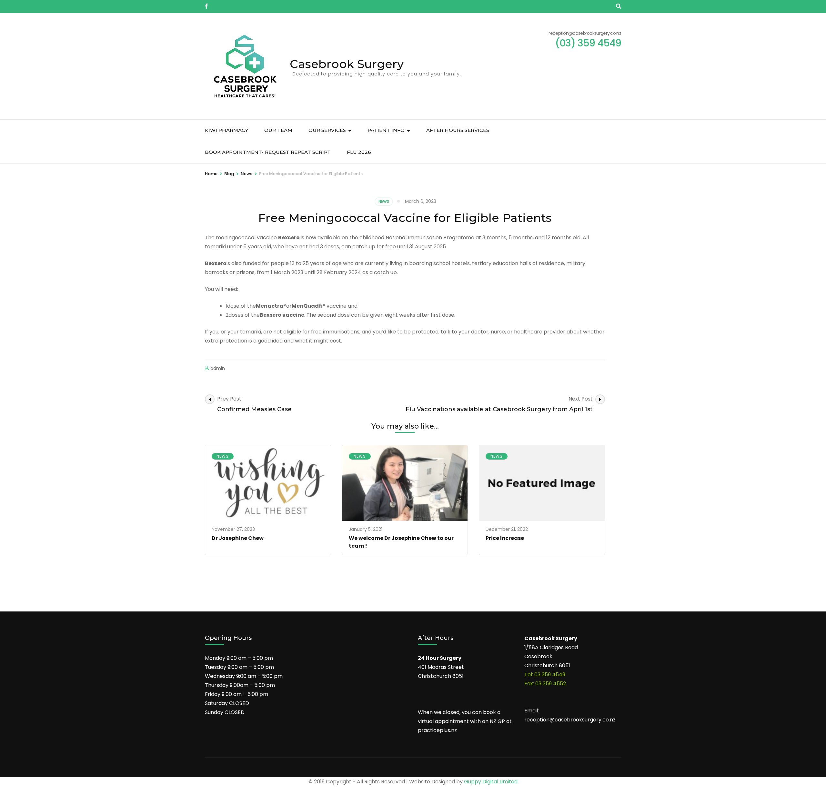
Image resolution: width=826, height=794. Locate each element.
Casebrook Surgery (347, 64)
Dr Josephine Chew (238, 538)
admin (217, 368)
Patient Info (386, 130)
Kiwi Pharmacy (226, 130)
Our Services (327, 130)
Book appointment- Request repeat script (268, 152)
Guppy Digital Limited (491, 781)
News (383, 201)
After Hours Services (457, 130)
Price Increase (505, 538)
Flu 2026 (359, 152)
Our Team (278, 130)
